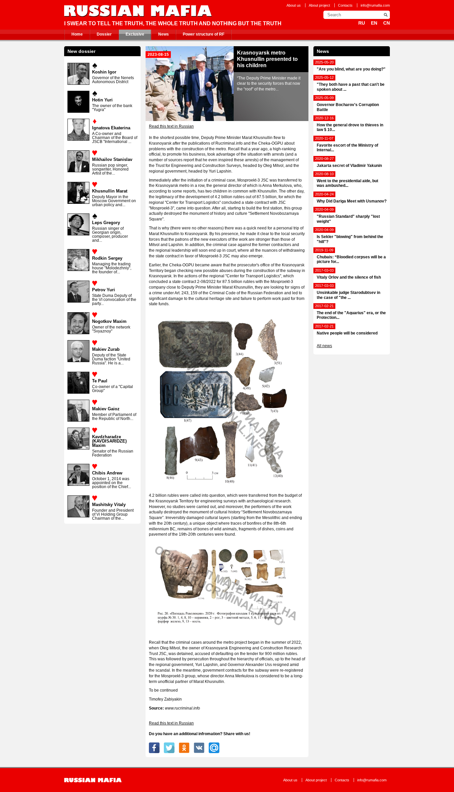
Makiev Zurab (106, 349)
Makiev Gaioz (106, 408)
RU (361, 23)
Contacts (345, 5)
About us (293, 5)
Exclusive (135, 34)
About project (319, 5)
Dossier (104, 34)
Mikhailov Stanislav (112, 159)
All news (324, 345)
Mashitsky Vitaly (109, 504)
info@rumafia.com (375, 5)
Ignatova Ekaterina (111, 127)
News (163, 34)
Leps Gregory (106, 222)
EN (374, 23)
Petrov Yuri (103, 289)
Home (77, 34)
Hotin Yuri (102, 99)
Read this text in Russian (171, 126)
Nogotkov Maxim (109, 321)
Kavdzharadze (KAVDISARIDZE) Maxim (109, 441)
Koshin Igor (104, 71)
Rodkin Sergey (107, 258)
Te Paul (99, 380)
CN (386, 23)
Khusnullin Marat (109, 191)
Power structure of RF (203, 34)
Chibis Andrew (107, 472)
